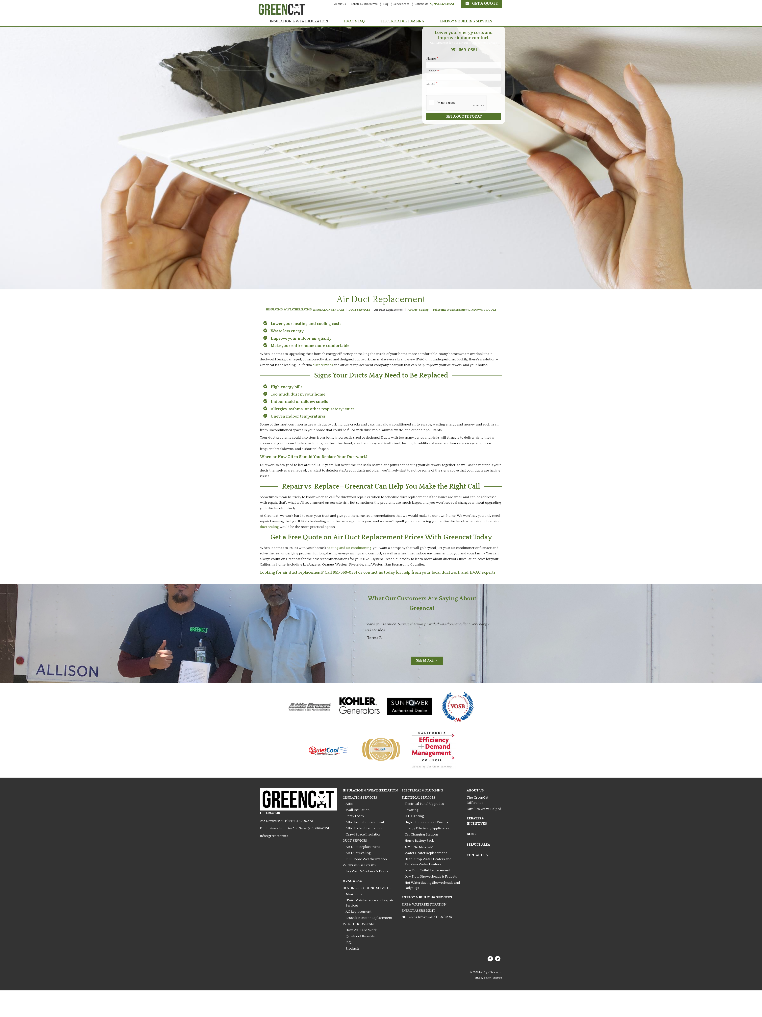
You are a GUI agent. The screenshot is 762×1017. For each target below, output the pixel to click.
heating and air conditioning (349, 548)
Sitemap (497, 977)
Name (432, 59)
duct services (323, 365)
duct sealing (269, 527)
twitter (498, 958)
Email (432, 83)
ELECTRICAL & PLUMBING (402, 21)
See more (425, 661)
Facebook (490, 958)
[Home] (282, 13)
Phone (432, 71)
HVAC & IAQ (354, 21)
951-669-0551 (444, 4)
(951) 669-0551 (318, 828)
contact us (373, 572)
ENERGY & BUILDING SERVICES (466, 21)
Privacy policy (483, 977)
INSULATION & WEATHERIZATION (299, 21)
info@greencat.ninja (274, 836)
